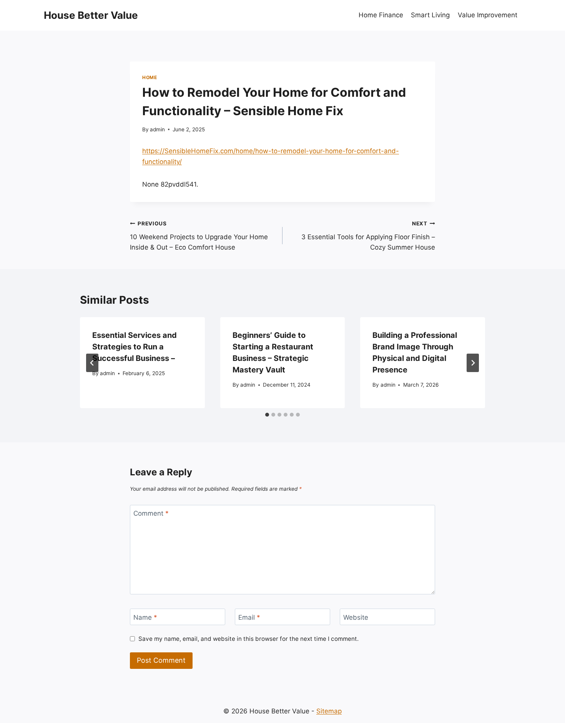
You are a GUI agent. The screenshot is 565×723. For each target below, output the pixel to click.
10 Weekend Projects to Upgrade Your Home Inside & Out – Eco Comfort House (199, 235)
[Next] (473, 363)
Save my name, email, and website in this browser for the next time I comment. (248, 638)
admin (157, 129)
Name (145, 617)
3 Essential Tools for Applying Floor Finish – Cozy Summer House (368, 235)
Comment (151, 513)
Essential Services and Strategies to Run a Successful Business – (134, 347)
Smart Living (430, 15)
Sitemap (329, 711)
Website (355, 617)
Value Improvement (487, 15)
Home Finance (381, 15)
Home (149, 77)
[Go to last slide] (92, 363)
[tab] (267, 415)
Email (249, 617)
